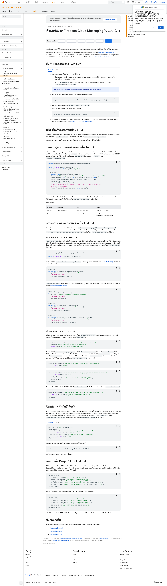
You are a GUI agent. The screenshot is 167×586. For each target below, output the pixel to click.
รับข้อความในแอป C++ (56, 531)
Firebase (48, 26)
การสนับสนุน (73, 2)
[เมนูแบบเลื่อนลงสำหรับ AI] (21, 11)
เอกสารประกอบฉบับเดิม (126, 568)
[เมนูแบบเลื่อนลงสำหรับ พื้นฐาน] (14, 11)
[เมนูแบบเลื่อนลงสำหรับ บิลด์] (22, 2)
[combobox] (116, 2)
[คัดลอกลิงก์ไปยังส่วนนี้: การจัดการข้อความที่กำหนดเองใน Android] (95, 223)
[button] (10, 30)
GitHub (27, 565)
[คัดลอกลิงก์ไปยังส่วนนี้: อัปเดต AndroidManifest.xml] (78, 332)
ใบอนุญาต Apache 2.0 (104, 538)
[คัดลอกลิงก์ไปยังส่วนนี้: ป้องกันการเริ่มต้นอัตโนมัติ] (77, 407)
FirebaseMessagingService (58, 286)
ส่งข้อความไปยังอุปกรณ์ (56, 528)
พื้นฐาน (10, 11)
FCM (19, 7)
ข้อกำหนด (28, 582)
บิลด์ (19, 2)
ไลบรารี (27, 562)
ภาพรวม (4, 11)
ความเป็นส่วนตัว (36, 582)
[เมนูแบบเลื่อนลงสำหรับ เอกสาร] (57, 2)
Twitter (74, 560)
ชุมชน (62, 2)
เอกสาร (53, 2)
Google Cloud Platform (75, 575)
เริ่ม (160, 28)
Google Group (124, 560)
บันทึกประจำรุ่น (124, 562)
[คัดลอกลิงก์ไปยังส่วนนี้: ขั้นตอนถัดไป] (62, 520)
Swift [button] (57, 422)
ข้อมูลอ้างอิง (45, 11)
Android (71, 41)
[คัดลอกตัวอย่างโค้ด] (117, 98)
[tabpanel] (83, 98)
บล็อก (146, 2)
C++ (108, 41)
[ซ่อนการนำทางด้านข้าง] (21, 583)
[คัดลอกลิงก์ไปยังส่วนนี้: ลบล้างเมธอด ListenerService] (79, 237)
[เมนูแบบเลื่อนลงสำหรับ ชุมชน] (66, 2)
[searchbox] (11, 16)
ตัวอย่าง (53, 11)
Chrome (55, 575)
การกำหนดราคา (45, 2)
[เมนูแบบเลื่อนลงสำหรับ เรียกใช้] (31, 2)
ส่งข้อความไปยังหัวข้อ (56, 534)
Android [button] (50, 69)
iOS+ (61, 41)
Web (81, 41)
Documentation (8, 7)
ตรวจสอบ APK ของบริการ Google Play (81, 122)
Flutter (90, 41)
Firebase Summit (77, 557)
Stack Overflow (124, 557)
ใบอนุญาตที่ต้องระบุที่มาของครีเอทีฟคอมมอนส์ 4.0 (71, 538)
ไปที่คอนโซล (154, 2)
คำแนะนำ (27, 554)
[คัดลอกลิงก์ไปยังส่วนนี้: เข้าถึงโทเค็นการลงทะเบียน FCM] (84, 130)
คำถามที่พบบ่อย (124, 565)
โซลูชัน (36, 2)
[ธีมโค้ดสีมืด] (114, 98)
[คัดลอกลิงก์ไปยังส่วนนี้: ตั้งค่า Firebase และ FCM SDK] (83, 64)
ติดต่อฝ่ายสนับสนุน (124, 554)
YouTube (75, 562)
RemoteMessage (108, 262)
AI (18, 11)
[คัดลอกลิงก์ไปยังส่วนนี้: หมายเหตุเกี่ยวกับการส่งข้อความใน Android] (97, 147)
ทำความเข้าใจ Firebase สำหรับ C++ (100, 57)
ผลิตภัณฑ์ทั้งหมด (89, 575)
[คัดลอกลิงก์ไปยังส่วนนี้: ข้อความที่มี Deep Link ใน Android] (87, 461)
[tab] (50, 70)
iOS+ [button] (57, 69)
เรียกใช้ (27, 2)
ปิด (153, 28)
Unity (99, 41)
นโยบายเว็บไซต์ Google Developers (60, 540)
